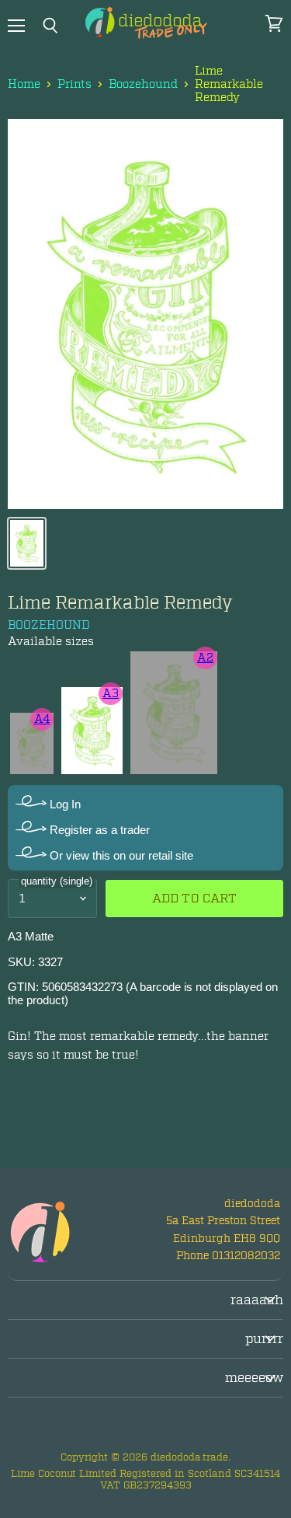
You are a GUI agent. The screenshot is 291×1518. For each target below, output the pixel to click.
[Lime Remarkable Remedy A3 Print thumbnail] (27, 543)
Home (24, 84)
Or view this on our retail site (120, 855)
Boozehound (143, 84)
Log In (64, 804)
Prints (74, 84)
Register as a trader (98, 829)
